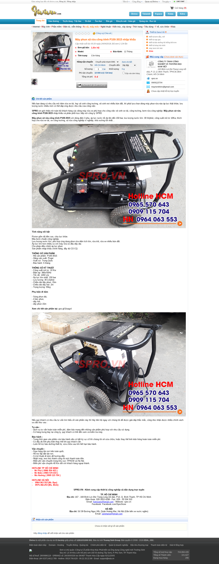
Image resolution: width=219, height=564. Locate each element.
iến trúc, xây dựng (122, 26)
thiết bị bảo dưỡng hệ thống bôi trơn (163, 42)
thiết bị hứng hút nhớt (157, 45)
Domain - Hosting (56, 545)
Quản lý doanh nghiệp (118, 545)
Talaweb (146, 14)
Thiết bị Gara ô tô (157, 32)
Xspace (158, 14)
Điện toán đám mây (37, 545)
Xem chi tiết (127, 62)
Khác (151, 51)
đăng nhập (42, 533)
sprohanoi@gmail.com (112, 514)
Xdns (182, 14)
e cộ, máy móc (91, 26)
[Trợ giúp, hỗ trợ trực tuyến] (180, 1)
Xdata (170, 14)
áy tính (46, 26)
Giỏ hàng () (180, 8)
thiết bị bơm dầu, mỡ (157, 37)
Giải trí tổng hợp (177, 545)
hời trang (137, 26)
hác (173, 26)
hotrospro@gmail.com (103, 502)
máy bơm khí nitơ (156, 48)
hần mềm (56, 26)
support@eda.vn (107, 558)
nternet (36, 26)
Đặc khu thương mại (139, 545)
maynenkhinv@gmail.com (162, 87)
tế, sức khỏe (162, 26)
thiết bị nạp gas (155, 40)
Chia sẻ (107, 33)
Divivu (134, 14)
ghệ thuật (106, 26)
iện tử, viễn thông (72, 26)
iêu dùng (148, 26)
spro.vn (154, 78)
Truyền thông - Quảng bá (77, 545)
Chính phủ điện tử (98, 545)
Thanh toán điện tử (159, 545)
